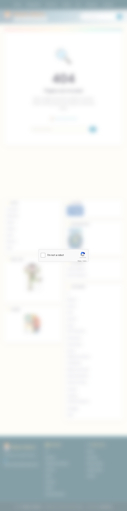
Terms (84, 261)
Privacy (80, 261)
